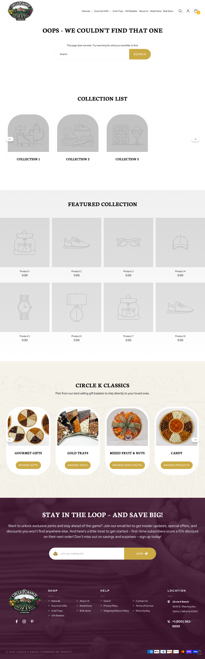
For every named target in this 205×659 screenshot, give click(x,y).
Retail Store (86, 605)
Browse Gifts (28, 465)
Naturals (55, 601)
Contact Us (142, 601)
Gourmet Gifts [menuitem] (101, 11)
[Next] (195, 140)
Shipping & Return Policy (116, 610)
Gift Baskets (57, 615)
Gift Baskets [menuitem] (131, 11)
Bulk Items (85, 610)
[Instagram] (24, 622)
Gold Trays (57, 610)
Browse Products (177, 465)
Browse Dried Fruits (127, 465)
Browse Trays (78, 465)
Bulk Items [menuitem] (168, 11)
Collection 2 (77, 159)
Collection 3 (127, 159)
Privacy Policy (111, 605)
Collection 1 (28, 159)
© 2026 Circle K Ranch (22, 652)
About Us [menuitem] (143, 11)
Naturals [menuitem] (86, 11)
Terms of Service (144, 605)
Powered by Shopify (57, 652)
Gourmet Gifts (59, 605)
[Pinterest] (32, 622)
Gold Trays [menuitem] (118, 11)
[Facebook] (17, 622)
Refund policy (143, 610)
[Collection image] (28, 135)
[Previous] (10, 140)
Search (107, 601)
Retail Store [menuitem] (155, 11)
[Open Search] (180, 11)
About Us (84, 601)
